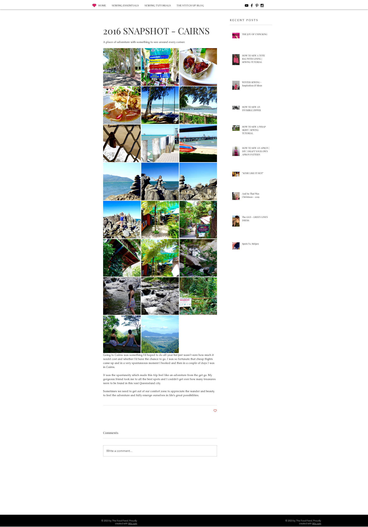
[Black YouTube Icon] (246, 5)
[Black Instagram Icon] (262, 5)
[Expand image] (122, 181)
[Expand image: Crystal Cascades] (198, 258)
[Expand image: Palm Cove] (122, 67)
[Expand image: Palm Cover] (198, 67)
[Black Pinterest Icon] (257, 5)
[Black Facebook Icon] (252, 5)
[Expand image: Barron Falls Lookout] (122, 334)
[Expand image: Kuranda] (160, 219)
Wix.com (132, 523)
